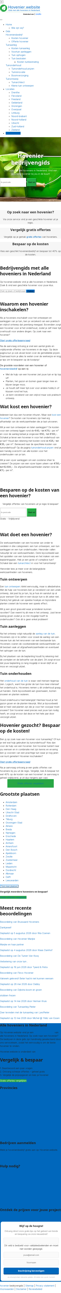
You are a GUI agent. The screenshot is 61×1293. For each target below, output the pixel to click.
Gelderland (16, 102)
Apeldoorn (11, 853)
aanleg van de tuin (45, 633)
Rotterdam (11, 805)
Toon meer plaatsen (9, 886)
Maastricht (11, 866)
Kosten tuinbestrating (28, 61)
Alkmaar (10, 873)
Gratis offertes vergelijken (30, 783)
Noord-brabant (19, 116)
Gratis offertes (13, 133)
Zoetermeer (12, 860)
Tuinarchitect (18, 82)
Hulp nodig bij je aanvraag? (14, 1186)
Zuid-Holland (6, 1128)
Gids (8, 31)
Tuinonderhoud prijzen (22, 68)
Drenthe (15, 92)
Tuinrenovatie (18, 72)
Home (9, 24)
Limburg (15, 112)
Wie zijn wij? (17, 27)
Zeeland (15, 129)
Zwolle (9, 856)
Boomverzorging (19, 75)
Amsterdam (11, 802)
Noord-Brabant (8, 1118)
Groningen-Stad (14, 822)
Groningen (16, 106)
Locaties (10, 89)
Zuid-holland (17, 126)
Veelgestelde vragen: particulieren (17, 1199)
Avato (39, 1051)
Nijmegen (10, 832)
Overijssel (16, 109)
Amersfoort (11, 846)
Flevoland (16, 95)
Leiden (9, 863)
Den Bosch (11, 849)
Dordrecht (11, 870)
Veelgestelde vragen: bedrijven (15, 1202)
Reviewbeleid (35, 1289)
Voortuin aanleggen (21, 51)
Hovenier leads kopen (11, 1155)
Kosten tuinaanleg (20, 48)
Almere (9, 826)
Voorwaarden (7, 1289)
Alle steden (5, 1135)
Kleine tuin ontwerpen (22, 85)
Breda (9, 829)
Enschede (11, 836)
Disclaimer (21, 1289)
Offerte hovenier (19, 41)
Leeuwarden (12, 880)
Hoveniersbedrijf (14, 34)
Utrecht (15, 123)
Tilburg (9, 819)
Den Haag (11, 809)
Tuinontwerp (12, 78)
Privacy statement (45, 1285)
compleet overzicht (44, 1032)
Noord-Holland (7, 1122)
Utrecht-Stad (12, 812)
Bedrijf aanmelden (9, 1159)
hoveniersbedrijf (8, 368)
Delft (8, 877)
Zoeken (30, 291)
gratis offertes (34, 236)
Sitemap (29, 1285)
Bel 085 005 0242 (9, 1176)
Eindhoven (11, 815)
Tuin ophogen (18, 55)
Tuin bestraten (18, 58)
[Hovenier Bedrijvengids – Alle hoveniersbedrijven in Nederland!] (21, 15)
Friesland (15, 99)
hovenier (4, 1285)
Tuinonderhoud (13, 65)
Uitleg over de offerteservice (15, 1183)
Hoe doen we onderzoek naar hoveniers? (21, 1193)
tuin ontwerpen (12, 586)
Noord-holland (18, 119)
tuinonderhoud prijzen (42, 447)
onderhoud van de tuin (16, 680)
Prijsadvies (5, 1217)
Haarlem (10, 839)
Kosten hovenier (19, 38)
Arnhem (9, 843)
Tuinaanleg (11, 44)
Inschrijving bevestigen (31, 1270)
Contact (4, 1173)
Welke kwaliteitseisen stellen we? (17, 1190)
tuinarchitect (24, 563)
